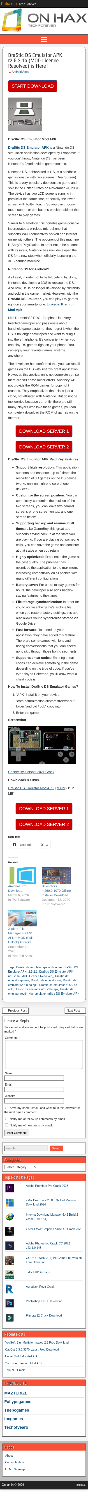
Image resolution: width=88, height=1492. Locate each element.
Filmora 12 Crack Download (44, 1315)
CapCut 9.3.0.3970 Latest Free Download (32, 1349)
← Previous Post (15, 1010)
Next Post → (75, 1010)
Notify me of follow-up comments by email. (38, 1119)
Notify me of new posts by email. (31, 1125)
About (9, 1455)
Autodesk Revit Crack (40, 1286)
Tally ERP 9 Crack (38, 1272)
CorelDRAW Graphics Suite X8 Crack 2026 (54, 1229)
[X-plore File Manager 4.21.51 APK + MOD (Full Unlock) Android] (22, 918)
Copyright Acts (14, 1462)
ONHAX (81, 1485)
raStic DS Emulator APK (63, 993)
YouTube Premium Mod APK (24, 1363)
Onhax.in (9, 3)
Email (8, 1084)
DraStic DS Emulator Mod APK (31, 788)
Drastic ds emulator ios (46, 980)
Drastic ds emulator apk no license (39, 967)
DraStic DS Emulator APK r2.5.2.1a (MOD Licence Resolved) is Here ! (35, 60)
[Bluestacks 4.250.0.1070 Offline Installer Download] (56, 875)
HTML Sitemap (15, 1469)
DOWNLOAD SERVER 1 (44, 431)
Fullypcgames (17, 1401)
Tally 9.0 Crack (15, 1370)
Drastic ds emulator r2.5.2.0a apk (36, 989)
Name (8, 1073)
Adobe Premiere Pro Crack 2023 (47, 1185)
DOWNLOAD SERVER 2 (44, 446)
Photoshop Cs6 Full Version (44, 1301)
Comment (12, 1037)
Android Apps (20, 71)
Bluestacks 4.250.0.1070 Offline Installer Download (56, 890)
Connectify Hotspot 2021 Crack (31, 772)
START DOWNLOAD (33, 86)
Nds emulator (37, 993)
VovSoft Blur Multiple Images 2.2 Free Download (37, 1342)
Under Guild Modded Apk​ (21, 1356)
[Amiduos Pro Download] (22, 875)
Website (10, 1096)
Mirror (61, 788)
